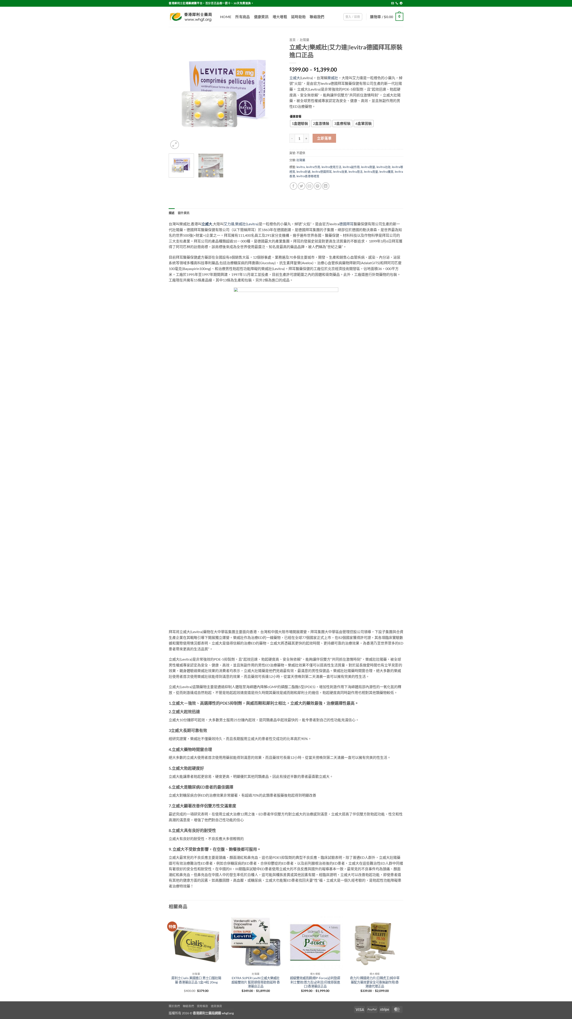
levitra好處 (304, 171)
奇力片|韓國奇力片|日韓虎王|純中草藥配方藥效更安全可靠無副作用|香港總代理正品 (375, 982)
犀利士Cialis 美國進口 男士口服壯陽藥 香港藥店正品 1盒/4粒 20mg (196, 980)
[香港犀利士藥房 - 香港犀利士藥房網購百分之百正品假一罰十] (191, 17)
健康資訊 (261, 17)
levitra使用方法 (331, 167)
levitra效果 (340, 171)
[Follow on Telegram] (401, 3)
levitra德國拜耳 (322, 171)
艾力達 (229, 224)
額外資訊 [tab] (184, 213)
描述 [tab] (172, 213)
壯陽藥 (304, 40)
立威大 (294, 78)
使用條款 (202, 1006)
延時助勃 (298, 17)
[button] (352, 16)
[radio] (300, 123)
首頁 (292, 40)
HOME (225, 17)
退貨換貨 (216, 1006)
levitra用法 (356, 171)
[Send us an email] (392, 3)
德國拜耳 (346, 224)
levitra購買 (386, 171)
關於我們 (174, 1006)
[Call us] (396, 3)
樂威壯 (332, 78)
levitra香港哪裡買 (308, 176)
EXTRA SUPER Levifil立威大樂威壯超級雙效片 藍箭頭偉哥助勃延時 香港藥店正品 (255, 982)
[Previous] (176, 92)
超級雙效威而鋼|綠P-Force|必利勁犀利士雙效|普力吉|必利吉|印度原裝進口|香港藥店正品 (315, 982)
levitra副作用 (351, 167)
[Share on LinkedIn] (325, 186)
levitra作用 (313, 167)
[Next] (275, 92)
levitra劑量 (368, 167)
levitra (301, 167)
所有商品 (242, 17)
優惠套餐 (295, 116)
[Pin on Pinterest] (317, 186)
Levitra (252, 224)
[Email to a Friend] (309, 186)
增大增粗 (280, 17)
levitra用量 (371, 171)
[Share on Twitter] (301, 186)
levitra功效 (383, 167)
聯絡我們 (317, 17)
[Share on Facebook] (293, 186)
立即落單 (324, 138)
